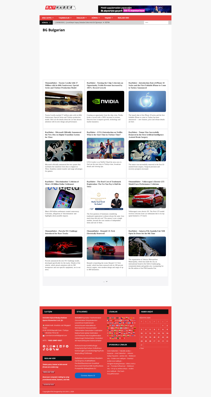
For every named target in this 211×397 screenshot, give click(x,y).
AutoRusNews (98, 366)
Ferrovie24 (79, 366)
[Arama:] (156, 22)
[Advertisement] (105, 57)
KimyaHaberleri (91, 320)
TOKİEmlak (88, 353)
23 (167, 337)
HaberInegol (79, 338)
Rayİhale (100, 351)
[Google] (47, 349)
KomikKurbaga (91, 345)
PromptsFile (79, 368)
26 (150, 341)
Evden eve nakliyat (118, 358)
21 (158, 337)
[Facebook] (44, 346)
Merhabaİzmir (80, 328)
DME (91, 366)
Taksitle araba (125, 351)
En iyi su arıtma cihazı (119, 368)
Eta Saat (121, 371)
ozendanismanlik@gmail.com (56, 335)
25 (146, 341)
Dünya (95, 18)
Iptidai (87, 333)
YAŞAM (108, 18)
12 (150, 333)
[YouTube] (54, 346)
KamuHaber (89, 330)
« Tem (141, 348)
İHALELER (81, 18)
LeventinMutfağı (91, 351)
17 (141, 337)
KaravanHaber (91, 328)
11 (146, 333)
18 (146, 337)
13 (154, 333)
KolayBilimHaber (95, 335)
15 (163, 333)
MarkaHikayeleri (84, 340)
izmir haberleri (120, 353)
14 (158, 333)
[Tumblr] (57, 346)
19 (150, 337)
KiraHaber (99, 338)
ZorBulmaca (97, 348)
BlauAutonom (86, 363)
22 (163, 337)
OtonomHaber (80, 320)
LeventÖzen (79, 323)
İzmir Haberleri (112, 351)
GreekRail (95, 363)
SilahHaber (94, 333)
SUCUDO (78, 318)
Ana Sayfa (47, 18)
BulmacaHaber (95, 340)
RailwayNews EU (90, 368)
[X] (47, 346)
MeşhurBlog (79, 353)
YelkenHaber (79, 330)
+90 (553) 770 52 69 (51, 333)
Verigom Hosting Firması (116, 363)
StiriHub (86, 366)
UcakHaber (98, 330)
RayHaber (86, 318)
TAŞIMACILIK (64, 18)
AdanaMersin (91, 325)
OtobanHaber (89, 338)
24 (141, 341)
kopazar (110, 353)
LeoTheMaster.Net (82, 335)
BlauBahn (99, 358)
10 (141, 333)
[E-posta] (57, 349)
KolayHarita (79, 348)
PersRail (78, 363)
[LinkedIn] (60, 346)
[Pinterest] (63, 346)
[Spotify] (50, 349)
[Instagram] (50, 346)
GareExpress (80, 361)
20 (154, 337)
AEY (76, 340)
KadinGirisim (89, 323)
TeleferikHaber (95, 318)
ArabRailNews (90, 361)
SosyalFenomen (113, 374)
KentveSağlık (79, 351)
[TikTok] (44, 349)
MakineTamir (79, 333)
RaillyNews (79, 358)
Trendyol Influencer (118, 366)
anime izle (123, 356)
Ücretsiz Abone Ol (88, 375)
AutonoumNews (89, 358)
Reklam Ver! (123, 18)
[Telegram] (67, 346)
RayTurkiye (88, 348)
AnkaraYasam (80, 325)
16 (167, 333)
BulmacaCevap (80, 345)
